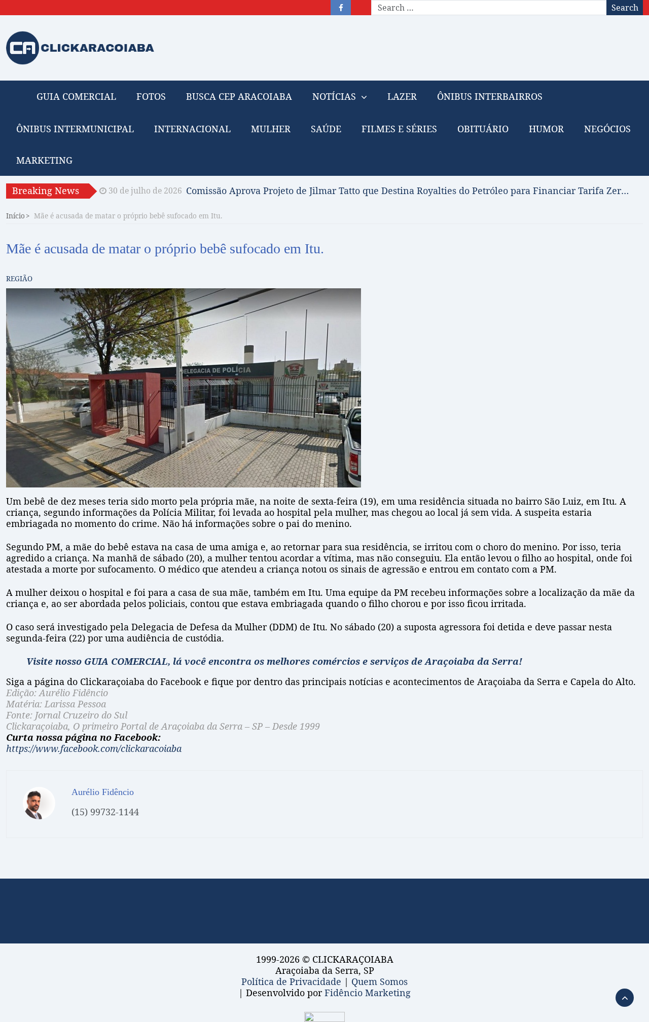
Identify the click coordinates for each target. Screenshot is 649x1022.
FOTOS (151, 96)
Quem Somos (379, 981)
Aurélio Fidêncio (102, 792)
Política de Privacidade (291, 981)
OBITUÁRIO (483, 129)
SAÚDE (326, 129)
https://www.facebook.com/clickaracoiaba (94, 748)
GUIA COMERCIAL (76, 96)
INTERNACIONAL (192, 129)
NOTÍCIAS (334, 96)
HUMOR (546, 129)
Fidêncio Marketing (367, 993)
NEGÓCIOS (607, 129)
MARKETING (44, 160)
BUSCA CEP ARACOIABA (239, 96)
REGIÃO (19, 278)
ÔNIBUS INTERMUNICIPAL (75, 129)
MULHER (271, 129)
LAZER (402, 96)
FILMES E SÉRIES (399, 129)
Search (624, 7)
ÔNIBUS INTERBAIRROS (490, 96)
